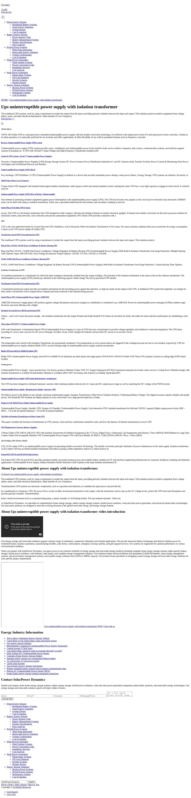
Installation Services (21, 67)
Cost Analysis (18, 70)
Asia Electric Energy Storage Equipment (25, 666)
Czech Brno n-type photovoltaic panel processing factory (32, 641)
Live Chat (11, 794)
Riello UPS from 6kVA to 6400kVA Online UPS (19, 351)
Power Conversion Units (23, 65)
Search (31, 782)
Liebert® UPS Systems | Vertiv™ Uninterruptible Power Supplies (26, 156)
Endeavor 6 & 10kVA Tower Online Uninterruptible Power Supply (27, 403)
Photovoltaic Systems (21, 75)
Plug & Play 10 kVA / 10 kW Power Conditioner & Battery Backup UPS (29, 246)
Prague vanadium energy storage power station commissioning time (36, 668)
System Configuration (22, 55)
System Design (19, 29)
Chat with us (109, 626)
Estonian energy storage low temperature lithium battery (31, 658)
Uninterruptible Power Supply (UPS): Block (18, 170)
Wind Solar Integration (22, 50)
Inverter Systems (19, 80)
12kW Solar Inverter (16, 663)
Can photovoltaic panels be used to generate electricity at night (34, 651)
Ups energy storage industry (19, 643)
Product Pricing (19, 82)
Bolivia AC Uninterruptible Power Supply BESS (28, 671)
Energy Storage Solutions (18, 85)
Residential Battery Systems (24, 24)
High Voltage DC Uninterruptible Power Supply (28, 653)
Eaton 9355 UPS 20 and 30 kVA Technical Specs (19, 454)
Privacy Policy (7, 784)
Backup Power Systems (22, 87)
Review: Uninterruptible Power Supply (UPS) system (21, 143)
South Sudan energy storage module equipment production (32, 673)
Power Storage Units (21, 37)
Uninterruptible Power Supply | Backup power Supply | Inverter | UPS (28, 389)
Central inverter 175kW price (19, 648)
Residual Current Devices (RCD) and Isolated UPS (20, 311)
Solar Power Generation (17, 72)
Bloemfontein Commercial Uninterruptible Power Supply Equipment (37, 646)
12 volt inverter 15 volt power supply (23, 661)
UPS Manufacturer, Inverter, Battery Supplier (19, 427)
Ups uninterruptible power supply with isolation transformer (36, 100)
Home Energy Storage (16, 22)
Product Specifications (22, 42)
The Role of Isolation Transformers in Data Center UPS (23, 416)
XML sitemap (21, 784)
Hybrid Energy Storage (22, 90)
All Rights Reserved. (22, 787)
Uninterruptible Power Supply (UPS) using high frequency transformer (28, 378)
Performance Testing (21, 92)
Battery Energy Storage (17, 34)
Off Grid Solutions (20, 77)
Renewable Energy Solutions (25, 52)
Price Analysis (18, 45)
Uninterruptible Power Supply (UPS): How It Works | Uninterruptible (28, 194)
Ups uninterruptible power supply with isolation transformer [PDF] (73, 626)
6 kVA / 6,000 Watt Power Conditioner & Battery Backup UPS (25, 259)
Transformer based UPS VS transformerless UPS (20, 235)
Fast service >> (8, 119)
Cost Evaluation (19, 32)
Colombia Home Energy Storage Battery (25, 656)
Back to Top (33, 784)
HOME (4, 100)
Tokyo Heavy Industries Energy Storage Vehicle (28, 638)
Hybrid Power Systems (17, 47)
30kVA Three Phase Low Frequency (15, 181)
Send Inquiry (12, 792)
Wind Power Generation (17, 60)
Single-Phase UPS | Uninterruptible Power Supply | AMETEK (25, 297)
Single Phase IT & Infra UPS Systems (15, 208)
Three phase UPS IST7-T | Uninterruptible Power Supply (23, 324)
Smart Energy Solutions (22, 27)
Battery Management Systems (25, 40)
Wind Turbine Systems (22, 62)
